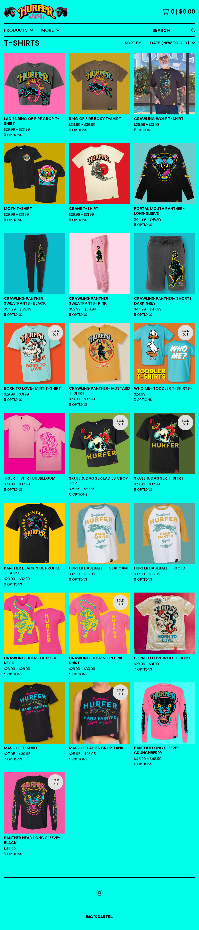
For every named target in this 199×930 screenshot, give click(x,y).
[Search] (193, 30)
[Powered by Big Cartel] (99, 916)
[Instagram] (99, 892)
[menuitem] (18, 30)
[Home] (36, 11)
